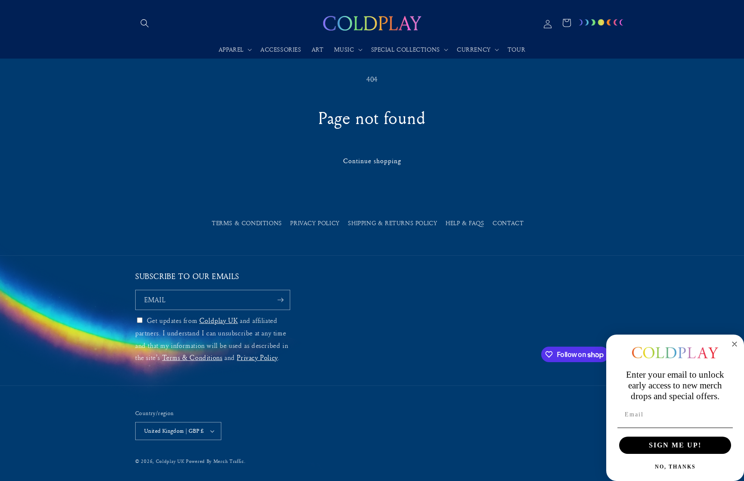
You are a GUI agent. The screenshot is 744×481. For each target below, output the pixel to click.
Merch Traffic (229, 461)
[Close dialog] (734, 344)
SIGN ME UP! (675, 445)
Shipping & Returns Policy (392, 223)
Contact (508, 223)
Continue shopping (372, 160)
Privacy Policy (314, 223)
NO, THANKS (675, 467)
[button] (144, 23)
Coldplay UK (218, 320)
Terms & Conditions (247, 223)
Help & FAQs (465, 223)
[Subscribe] (280, 300)
